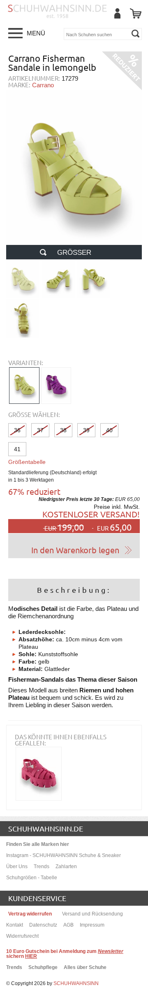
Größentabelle (27, 462)
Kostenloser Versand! (91, 514)
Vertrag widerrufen (30, 914)
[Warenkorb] (136, 13)
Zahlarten (66, 866)
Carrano (43, 85)
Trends (41, 866)
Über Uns (17, 866)
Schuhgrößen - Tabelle (31, 878)
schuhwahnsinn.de (45, 828)
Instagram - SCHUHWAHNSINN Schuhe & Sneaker (63, 855)
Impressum (92, 925)
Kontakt (14, 925)
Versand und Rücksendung (92, 914)
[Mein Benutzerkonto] (117, 13)
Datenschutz (43, 925)
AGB (68, 925)
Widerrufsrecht (22, 936)
